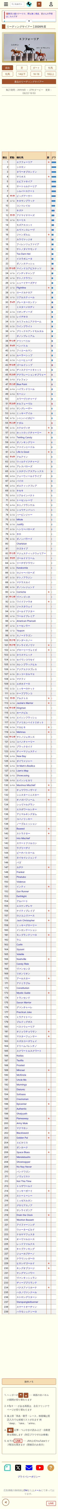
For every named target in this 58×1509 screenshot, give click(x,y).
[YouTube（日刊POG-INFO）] (40, 1467)
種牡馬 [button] (20, 157)
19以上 (50, 74)
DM (25, 1490)
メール (37, 1490)
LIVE (51, 1503)
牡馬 (50, 67)
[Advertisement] (29, 122)
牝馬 (7, 74)
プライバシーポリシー (29, 1476)
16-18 (36, 74)
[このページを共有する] (5, 1502)
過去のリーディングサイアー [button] (29, 81)
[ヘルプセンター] (50, 1467)
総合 (7, 67)
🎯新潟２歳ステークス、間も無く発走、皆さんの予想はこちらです (29, 15)
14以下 (21, 74)
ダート (36, 67)
